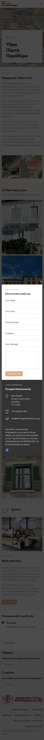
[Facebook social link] (7, 450)
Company (9, 333)
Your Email (10, 311)
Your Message (11, 344)
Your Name (10, 300)
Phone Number (12, 322)
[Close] (41, 281)
